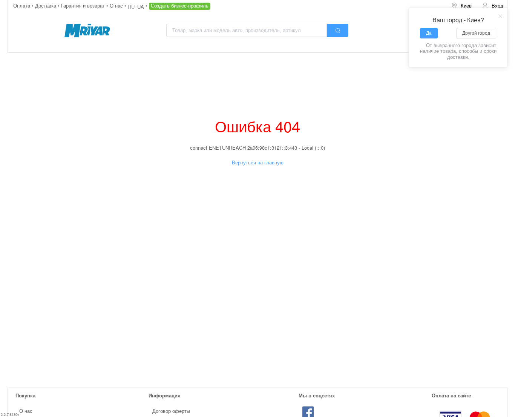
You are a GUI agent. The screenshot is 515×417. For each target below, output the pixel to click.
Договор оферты (171, 410)
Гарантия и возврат (83, 5)
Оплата (22, 5)
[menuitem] (461, 6)
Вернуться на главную (258, 162)
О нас (117, 5)
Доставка (46, 5)
